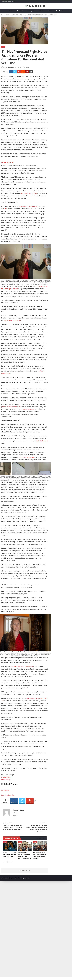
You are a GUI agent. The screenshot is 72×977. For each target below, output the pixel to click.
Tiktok (50, 11)
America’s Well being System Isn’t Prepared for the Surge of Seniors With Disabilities (12, 827)
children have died (28, 409)
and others (5, 209)
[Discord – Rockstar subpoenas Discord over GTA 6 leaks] (10, 846)
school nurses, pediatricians (28, 206)
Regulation (59, 11)
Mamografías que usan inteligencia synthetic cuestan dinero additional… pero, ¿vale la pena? (36, 828)
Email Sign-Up (7, 162)
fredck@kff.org (6, 777)
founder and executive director (22, 667)
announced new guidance (29, 193)
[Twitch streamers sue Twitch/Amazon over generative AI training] (40, 846)
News (3, 47)
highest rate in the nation (12, 320)
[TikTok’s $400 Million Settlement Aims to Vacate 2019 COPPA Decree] (25, 846)
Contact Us (5, 790)
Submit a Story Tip (7, 795)
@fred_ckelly (5, 780)
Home (11, 11)
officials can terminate (26, 457)
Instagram (31, 11)
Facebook (20, 11)
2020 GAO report (42, 441)
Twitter (41, 11)
